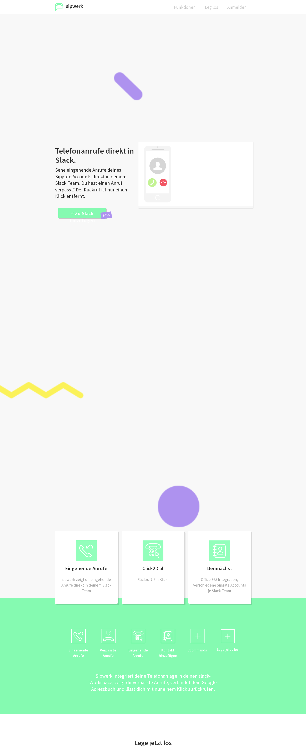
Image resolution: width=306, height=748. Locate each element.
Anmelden (237, 7)
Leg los (211, 7)
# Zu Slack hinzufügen (82, 214)
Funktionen (185, 7)
